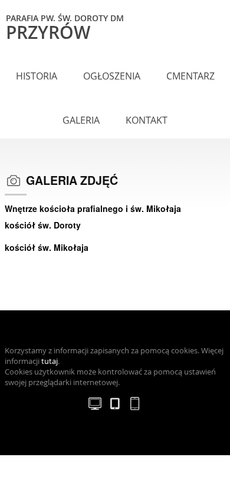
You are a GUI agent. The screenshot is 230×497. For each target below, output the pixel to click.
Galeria (81, 120)
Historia (36, 75)
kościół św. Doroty (43, 225)
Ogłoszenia (111, 75)
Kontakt (146, 120)
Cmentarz (190, 75)
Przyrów (65, 26)
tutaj (49, 361)
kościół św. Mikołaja (46, 247)
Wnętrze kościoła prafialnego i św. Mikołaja (93, 208)
